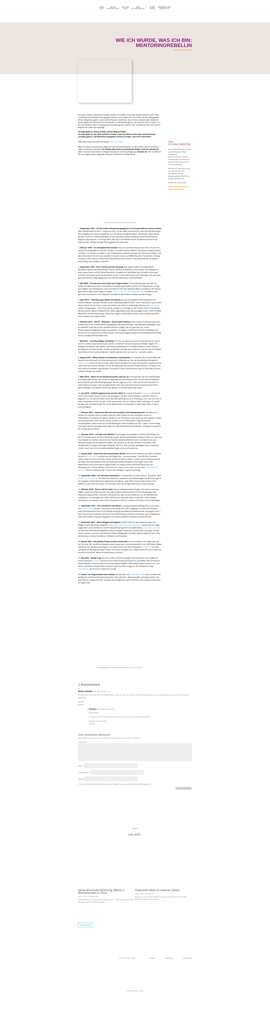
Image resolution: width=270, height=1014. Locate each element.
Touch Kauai (154, 305)
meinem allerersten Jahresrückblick (126, 525)
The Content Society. (151, 527)
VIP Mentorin (147, 547)
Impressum (130, 996)
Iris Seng (95, 560)
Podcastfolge (83, 569)
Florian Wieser (92, 456)
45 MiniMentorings (137, 574)
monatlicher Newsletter (88, 478)
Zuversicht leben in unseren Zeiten (157, 890)
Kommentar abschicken (183, 788)
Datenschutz (139, 996)
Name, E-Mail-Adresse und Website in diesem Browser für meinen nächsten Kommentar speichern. (116, 784)
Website (81, 779)
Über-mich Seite (116, 141)
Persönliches (187, 50)
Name (81, 766)
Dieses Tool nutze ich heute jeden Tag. (128, 291)
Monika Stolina (87, 508)
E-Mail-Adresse (84, 773)
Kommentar (83, 742)
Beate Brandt (146, 393)
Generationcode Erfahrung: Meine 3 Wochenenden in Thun (101, 891)
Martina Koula (83, 363)
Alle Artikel (85, 924)
